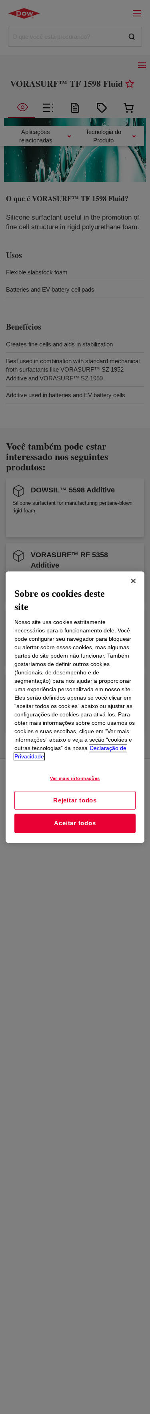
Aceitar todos (75, 823)
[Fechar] (133, 581)
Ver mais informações (75, 778)
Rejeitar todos (75, 800)
